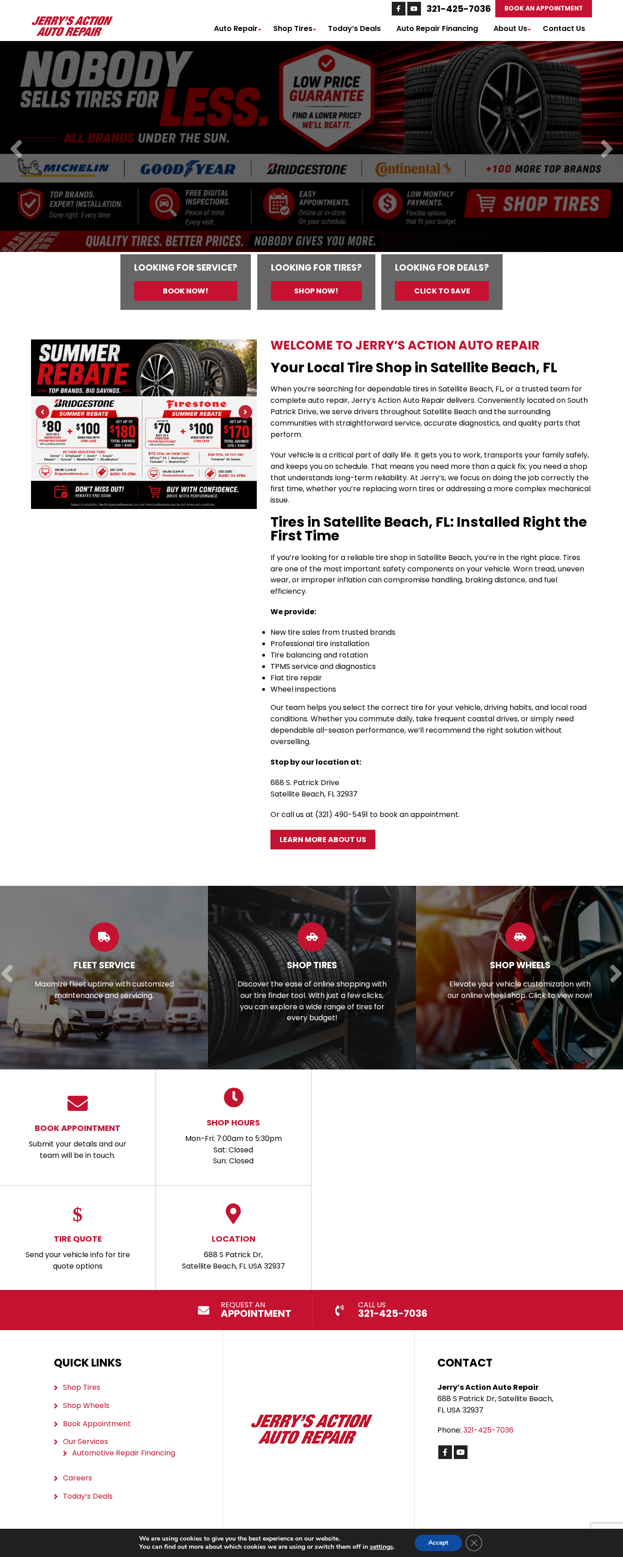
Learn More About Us (323, 839)
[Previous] (16, 150)
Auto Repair (236, 28)
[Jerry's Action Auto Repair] (72, 20)
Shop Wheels (86, 1405)
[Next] (607, 150)
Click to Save (442, 291)
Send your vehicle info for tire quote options (78, 1252)
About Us (510, 28)
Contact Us (564, 28)
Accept (438, 1542)
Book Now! (185, 291)
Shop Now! (316, 291)
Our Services (85, 1441)
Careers (77, 1478)
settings (381, 1547)
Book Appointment (97, 1423)
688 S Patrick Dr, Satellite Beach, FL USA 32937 (233, 1252)
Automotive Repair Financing (123, 1453)
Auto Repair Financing (437, 28)
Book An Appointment (543, 8)
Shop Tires (292, 28)
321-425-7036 (458, 8)
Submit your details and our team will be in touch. (77, 1141)
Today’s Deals (354, 28)
